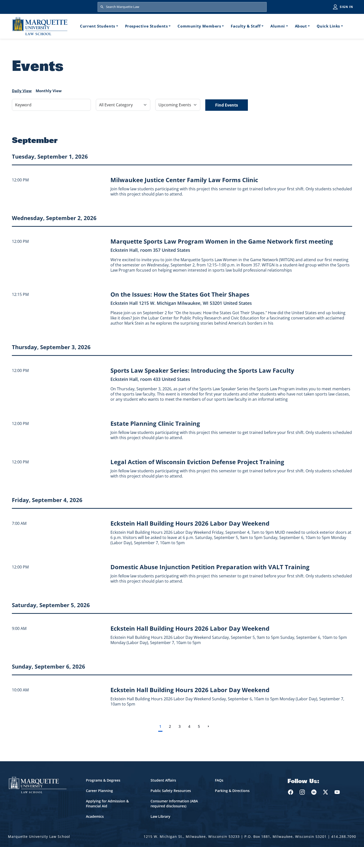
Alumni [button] (277, 26)
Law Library (160, 816)
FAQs (219, 780)
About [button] (301, 26)
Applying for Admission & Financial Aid (107, 803)
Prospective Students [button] (146, 26)
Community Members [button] (199, 26)
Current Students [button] (97, 26)
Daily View (22, 90)
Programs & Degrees (103, 780)
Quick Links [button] (328, 26)
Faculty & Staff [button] (245, 26)
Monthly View (49, 90)
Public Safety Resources (171, 790)
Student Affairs (163, 780)
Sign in (346, 7)
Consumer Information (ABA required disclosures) (174, 803)
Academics (95, 816)
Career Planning (99, 790)
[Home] (39, 26)
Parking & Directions (232, 790)
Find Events (226, 105)
